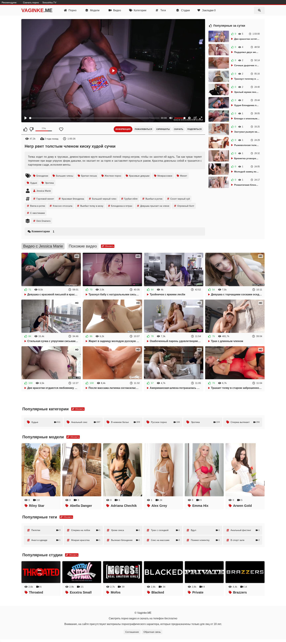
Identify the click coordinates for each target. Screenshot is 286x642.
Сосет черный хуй (180, 198)
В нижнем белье (125, 422)
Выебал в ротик (153, 198)
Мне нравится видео (25, 129)
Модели (94, 10)
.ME (36, 10)
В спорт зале (245, 540)
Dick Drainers (43, 221)
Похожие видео (83, 246)
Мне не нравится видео (31, 129)
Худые (33, 183)
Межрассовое (164, 175)
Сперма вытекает (245, 422)
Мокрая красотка (85, 540)
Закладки (208, 10)
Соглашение (132, 632)
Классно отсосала (62, 206)
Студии (185, 10)
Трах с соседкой (165, 530)
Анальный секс (85, 422)
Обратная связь (152, 632)
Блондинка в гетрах (121, 206)
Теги (163, 10)
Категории (139, 10)
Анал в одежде (45, 540)
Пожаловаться (143, 129)
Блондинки (42, 175)
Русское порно (165, 422)
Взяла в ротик (37, 206)
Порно (72, 10)
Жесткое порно (113, 175)
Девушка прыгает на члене (154, 206)
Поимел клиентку (205, 540)
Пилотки (45, 530)
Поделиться (194, 129)
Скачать (178, 129)
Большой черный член (104, 198)
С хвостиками (37, 213)
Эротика (49, 183)
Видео (117, 10)
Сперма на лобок (85, 530)
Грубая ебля (131, 198)
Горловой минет (45, 198)
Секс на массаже (165, 540)
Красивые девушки (139, 175)
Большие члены (64, 175)
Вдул (205, 530)
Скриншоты (163, 129)
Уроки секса (125, 530)
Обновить (109, 246)
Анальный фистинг (245, 530)
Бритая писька (89, 175)
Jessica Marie (43, 190)
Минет (183, 175)
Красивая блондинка (73, 198)
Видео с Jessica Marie (43, 246)
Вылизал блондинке (125, 540)
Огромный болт (185, 206)
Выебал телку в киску (91, 206)
